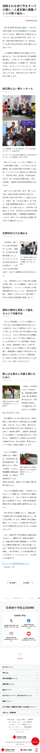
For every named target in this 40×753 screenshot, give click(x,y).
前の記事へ (13, 583)
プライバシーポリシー (14, 727)
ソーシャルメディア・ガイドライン (20, 729)
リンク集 (11, 724)
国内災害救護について (10, 678)
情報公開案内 (28, 727)
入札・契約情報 (27, 722)
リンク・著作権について (24, 724)
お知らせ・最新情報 (9, 712)
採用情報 (30, 719)
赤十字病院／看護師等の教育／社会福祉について (19, 707)
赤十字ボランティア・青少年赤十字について (17, 695)
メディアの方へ (12, 722)
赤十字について (8, 667)
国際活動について (19, 598)
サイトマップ (20, 732)
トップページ (6, 598)
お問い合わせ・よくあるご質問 (16, 719)
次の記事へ (26, 583)
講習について (7, 701)
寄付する (6, 673)
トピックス (31, 598)
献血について (7, 690)
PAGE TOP (20, 656)
